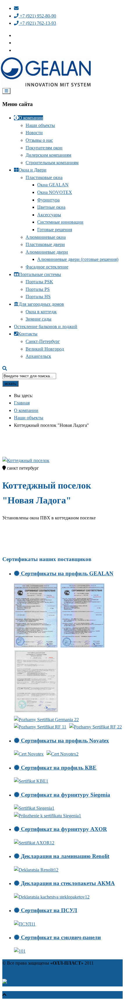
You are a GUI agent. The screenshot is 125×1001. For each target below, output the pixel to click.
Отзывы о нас (39, 140)
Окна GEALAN (53, 184)
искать (10, 383)
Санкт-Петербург (43, 341)
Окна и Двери (33, 169)
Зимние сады (38, 318)
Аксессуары (49, 214)
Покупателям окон (44, 147)
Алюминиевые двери (47, 252)
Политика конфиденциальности (34, 970)
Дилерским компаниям (48, 155)
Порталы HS (38, 296)
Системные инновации (60, 222)
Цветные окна (51, 207)
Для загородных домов (41, 304)
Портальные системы (40, 274)
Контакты (28, 333)
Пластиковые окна (44, 177)
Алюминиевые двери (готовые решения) (77, 259)
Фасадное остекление (47, 266)
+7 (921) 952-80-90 (37, 15)
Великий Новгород (45, 348)
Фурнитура (48, 199)
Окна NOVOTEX (54, 192)
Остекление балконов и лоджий (45, 326)
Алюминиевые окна (46, 237)
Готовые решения (54, 229)
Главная (22, 402)
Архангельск (38, 356)
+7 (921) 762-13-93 (37, 23)
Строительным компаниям (52, 162)
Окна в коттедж (41, 311)
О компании (31, 117)
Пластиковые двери (45, 244)
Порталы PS (38, 289)
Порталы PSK (39, 281)
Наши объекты (40, 125)
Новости (34, 132)
